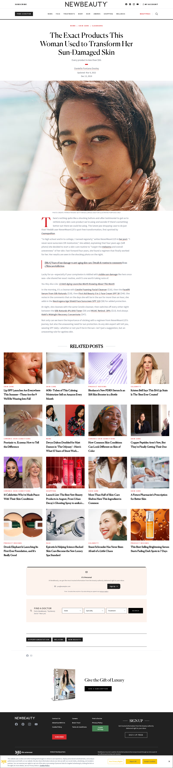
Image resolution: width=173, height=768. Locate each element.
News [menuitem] (50, 14)
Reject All (133, 761)
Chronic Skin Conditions (17, 439)
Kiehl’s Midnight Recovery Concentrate (61, 314)
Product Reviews (97, 386)
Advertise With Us (58, 723)
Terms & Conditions (79, 727)
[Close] (169, 761)
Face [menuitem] (58, 14)
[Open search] (156, 14)
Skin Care (84, 26)
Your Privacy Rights (116, 761)
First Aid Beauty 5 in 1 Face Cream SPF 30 (99, 293)
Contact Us (56, 718)
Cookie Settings (100, 728)
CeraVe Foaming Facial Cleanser (91, 289)
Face (48, 543)
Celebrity (136, 386)
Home (73, 26)
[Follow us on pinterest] (130, 4)
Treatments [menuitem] (69, 14)
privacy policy (104, 591)
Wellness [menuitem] (120, 14)
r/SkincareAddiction (54, 266)
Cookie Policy (57, 727)
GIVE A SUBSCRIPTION (98, 689)
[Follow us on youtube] (138, 4)
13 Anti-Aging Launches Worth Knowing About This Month (87, 283)
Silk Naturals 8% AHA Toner (68, 310)
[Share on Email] (31, 655)
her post (123, 239)
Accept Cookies (149, 761)
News (48, 439)
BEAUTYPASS (145, 14)
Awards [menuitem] (97, 14)
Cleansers (97, 26)
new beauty (74, 639)
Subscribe (21, 4)
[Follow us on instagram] (134, 4)
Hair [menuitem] (88, 14)
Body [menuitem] (80, 14)
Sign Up (112, 586)
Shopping (51, 491)
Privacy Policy (97, 723)
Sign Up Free (136, 735)
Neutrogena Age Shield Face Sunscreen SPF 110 (76, 301)
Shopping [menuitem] (108, 14)
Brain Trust (76, 723)
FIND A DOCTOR (24, 14)
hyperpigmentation (38, 639)
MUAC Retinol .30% (101, 310)
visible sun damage (108, 274)
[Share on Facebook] (27, 655)
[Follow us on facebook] (126, 4)
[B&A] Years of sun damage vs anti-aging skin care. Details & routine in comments (83, 262)
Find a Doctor (97, 718)
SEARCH (135, 611)
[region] (86, 761)
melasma (106, 246)
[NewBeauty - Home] (86, 4)
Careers (75, 718)
